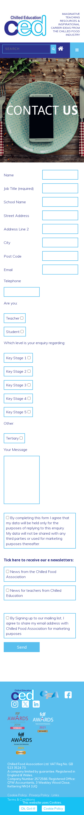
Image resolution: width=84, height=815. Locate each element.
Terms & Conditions (21, 799)
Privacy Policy (39, 795)
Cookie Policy (17, 795)
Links (55, 795)
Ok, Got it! (28, 808)
